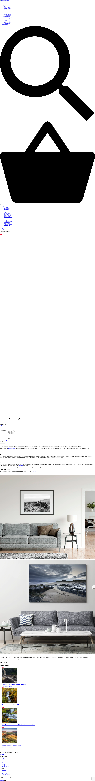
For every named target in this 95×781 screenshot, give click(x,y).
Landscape (3, 759)
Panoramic (3, 761)
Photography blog (5, 24)
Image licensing (6, 4)
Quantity (1, 441)
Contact (3, 25)
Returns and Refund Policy (6, 774)
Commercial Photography (6, 16)
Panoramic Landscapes (7, 9)
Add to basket (2, 443)
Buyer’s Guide (33, 471)
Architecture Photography (8, 17)
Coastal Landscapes (7, 7)
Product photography (7, 223)
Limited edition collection (6, 5)
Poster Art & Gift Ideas (7, 10)
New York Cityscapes (7, 15)
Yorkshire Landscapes (7, 14)
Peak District (4, 763)
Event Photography (7, 23)
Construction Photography (8, 19)
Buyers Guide (6, 207)
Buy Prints (3, 6)
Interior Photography (7, 20)
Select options (10, 686)
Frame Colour (2, 437)
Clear (7, 440)
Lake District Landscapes (8, 13)
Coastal (3, 758)
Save (1, 234)
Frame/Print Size (3, 430)
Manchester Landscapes (7, 215)
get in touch (21, 465)
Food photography (7, 18)
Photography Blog (5, 773)
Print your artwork (7, 3)
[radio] (12, 427)
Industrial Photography (7, 22)
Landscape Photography (8, 8)
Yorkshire (3, 764)
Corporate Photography (7, 21)
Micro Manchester (7, 11)
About (3, 2)
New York (3, 765)
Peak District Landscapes (8, 12)
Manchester (4, 760)
